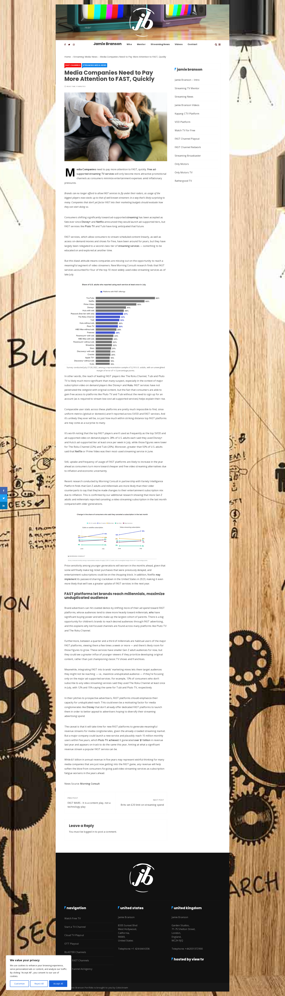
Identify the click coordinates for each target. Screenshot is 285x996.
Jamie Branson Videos (187, 105)
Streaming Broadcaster (188, 155)
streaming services (129, 246)
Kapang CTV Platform (187, 113)
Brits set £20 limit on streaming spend (142, 804)
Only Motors (182, 164)
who (151, 612)
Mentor (141, 44)
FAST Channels (73, 65)
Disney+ (86, 221)
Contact (192, 44)
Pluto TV (90, 226)
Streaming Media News (94, 65)
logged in (89, 831)
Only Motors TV (184, 172)
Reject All (39, 983)
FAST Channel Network (188, 147)
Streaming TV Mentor (187, 88)
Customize (19, 983)
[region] (38, 972)
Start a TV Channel (75, 926)
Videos (179, 44)
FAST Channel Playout (187, 138)
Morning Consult (89, 783)
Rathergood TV (183, 180)
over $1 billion (142, 740)
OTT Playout (71, 943)
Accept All (58, 983)
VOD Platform (182, 122)
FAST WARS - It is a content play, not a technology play (89, 804)
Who (129, 44)
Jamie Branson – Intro (187, 79)
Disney (90, 707)
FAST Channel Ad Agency (78, 969)
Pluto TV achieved (108, 740)
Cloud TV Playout (74, 935)
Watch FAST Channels (76, 960)
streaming (132, 217)
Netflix (100, 221)
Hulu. (130, 385)
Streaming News (160, 44)
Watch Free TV (72, 918)
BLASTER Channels (75, 952)
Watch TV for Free (185, 130)
